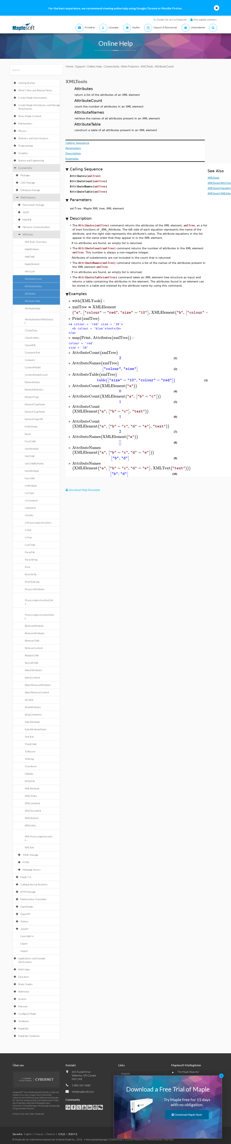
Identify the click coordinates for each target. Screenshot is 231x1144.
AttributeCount (33, 278)
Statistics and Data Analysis (33, 138)
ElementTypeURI (34, 419)
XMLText (29, 847)
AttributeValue (32, 308)
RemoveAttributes (35, 633)
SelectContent (32, 677)
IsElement (30, 507)
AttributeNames (33, 286)
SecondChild (31, 662)
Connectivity (25, 167)
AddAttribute (32, 249)
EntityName (31, 426)
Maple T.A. (26, 877)
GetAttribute (32, 448)
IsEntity (29, 515)
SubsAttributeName (35, 729)
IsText (28, 530)
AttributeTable (32, 300)
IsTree (28, 537)
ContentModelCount (36, 374)
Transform (30, 766)
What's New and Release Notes (35, 90)
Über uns (18, 1065)
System (22, 998)
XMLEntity (30, 825)
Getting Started (26, 82)
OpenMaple (26, 906)
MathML (27, 219)
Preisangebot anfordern (205, 19)
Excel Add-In (27, 936)
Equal (28, 433)
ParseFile (30, 552)
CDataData (31, 330)
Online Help (94, 66)
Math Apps (24, 969)
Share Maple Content (29, 116)
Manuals (23, 1006)
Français (39, 1134)
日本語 (61, 1134)
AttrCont (30, 271)
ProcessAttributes (35, 589)
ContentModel (33, 367)
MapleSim (23, 1028)
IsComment (31, 500)
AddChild (29, 256)
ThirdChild (30, 744)
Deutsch (51, 1134)
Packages (25, 175)
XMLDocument (33, 810)
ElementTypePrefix (35, 411)
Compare (30, 359)
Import (24, 950)
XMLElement (31, 818)
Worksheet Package (33, 204)
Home (69, 66)
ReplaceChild (32, 655)
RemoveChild (32, 640)
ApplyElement (32, 263)
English (28, 1134)
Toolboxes (23, 1021)
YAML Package (30, 854)
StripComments (33, 714)
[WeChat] (100, 1107)
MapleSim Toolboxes (29, 1035)
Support (80, 66)
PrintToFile (31, 574)
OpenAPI (25, 913)
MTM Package (28, 891)
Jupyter (24, 928)
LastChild (30, 544)
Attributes (30, 293)
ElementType (32, 396)
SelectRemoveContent (37, 692)
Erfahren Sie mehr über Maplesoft (28, 1113)
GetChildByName (34, 463)
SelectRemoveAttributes (38, 684)
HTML (26, 862)
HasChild (30, 478)
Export (24, 943)
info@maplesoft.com (83, 1091)
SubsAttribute (32, 721)
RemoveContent (34, 647)
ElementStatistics (34, 389)
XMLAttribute (32, 788)
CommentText (32, 352)
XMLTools (28, 234)
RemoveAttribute (34, 625)
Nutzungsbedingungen (97, 1139)
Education (23, 976)
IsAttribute (31, 485)
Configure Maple (27, 1013)
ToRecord (30, 751)
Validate (29, 773)
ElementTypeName (35, 404)
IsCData (29, 493)
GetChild (29, 456)
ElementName (32, 382)
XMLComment (32, 803)
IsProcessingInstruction (38, 522)
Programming (25, 145)
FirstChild (30, 441)
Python (24, 921)
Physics (22, 130)
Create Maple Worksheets (32, 97)
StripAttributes (33, 707)
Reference (23, 991)
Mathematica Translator (33, 899)
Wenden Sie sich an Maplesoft (171, 19)
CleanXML (30, 345)
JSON (26, 212)
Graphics (23, 153)
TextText (29, 736)
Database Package (30, 190)
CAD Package (27, 182)
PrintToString (32, 581)
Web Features (28, 197)
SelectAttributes (33, 670)
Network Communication (36, 227)
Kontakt (71, 1065)
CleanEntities (32, 337)
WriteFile (30, 781)
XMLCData (31, 795)
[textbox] (89, 301)
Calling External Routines (34, 884)
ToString (29, 758)
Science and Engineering (31, 160)
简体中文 (73, 1134)
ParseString (31, 559)
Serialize (29, 699)
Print (27, 566)
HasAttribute (32, 470)
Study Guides (25, 984)
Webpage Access (32, 869)
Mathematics (25, 123)
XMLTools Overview (36, 241)
